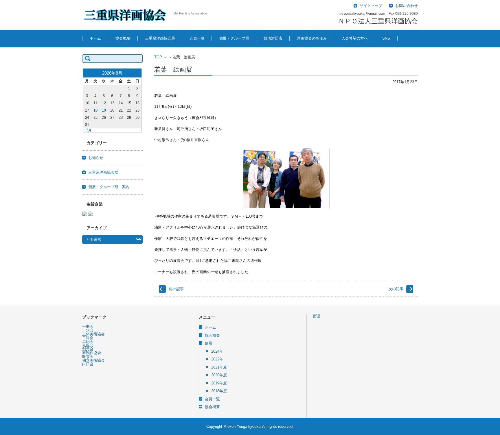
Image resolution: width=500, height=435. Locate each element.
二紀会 (87, 341)
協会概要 (122, 38)
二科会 (87, 338)
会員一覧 (197, 38)
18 (95, 110)
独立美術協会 (93, 360)
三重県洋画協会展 (160, 38)
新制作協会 (91, 353)
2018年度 (219, 391)
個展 (208, 343)
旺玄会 (87, 356)
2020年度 (219, 375)
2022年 (217, 359)
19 (104, 110)
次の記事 (395, 289)
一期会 (87, 326)
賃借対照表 (273, 38)
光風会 (87, 345)
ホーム (95, 38)
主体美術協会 (93, 334)
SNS (386, 38)
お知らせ (95, 158)
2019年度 (219, 383)
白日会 (87, 364)
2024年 (217, 351)
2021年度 (219, 367)
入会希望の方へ (354, 38)
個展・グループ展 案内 (109, 187)
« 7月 (87, 130)
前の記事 (176, 289)
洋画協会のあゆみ (312, 38)
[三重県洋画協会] (125, 15)
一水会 (87, 330)
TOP (158, 57)
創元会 (87, 349)
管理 (316, 316)
